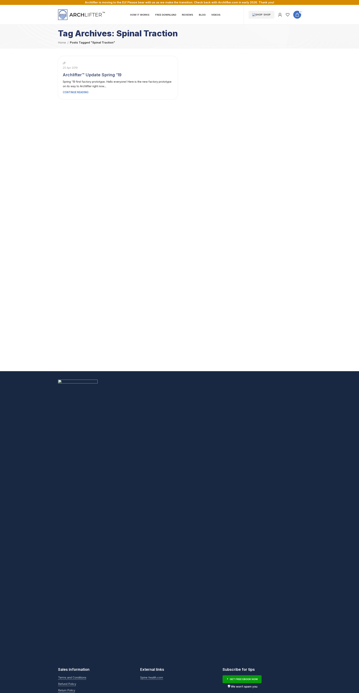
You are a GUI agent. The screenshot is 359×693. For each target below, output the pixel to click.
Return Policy (66, 690)
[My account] (280, 14)
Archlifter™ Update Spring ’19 (92, 74)
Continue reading (75, 92)
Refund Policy (67, 684)
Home (62, 42)
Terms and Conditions (72, 677)
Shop (267, 14)
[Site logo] (81, 14)
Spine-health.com (151, 677)
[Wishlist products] (287, 14)
